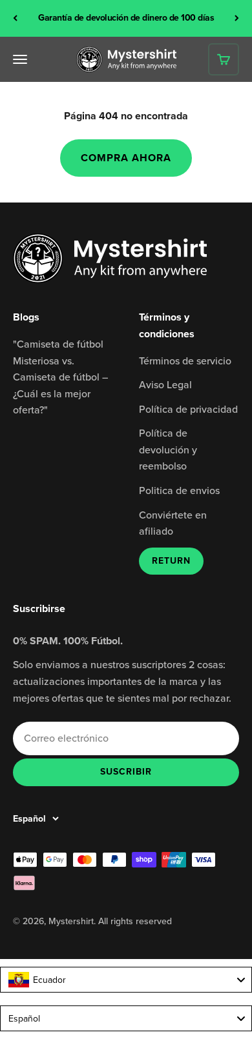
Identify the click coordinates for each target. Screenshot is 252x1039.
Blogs (26, 317)
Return (171, 561)
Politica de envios (179, 490)
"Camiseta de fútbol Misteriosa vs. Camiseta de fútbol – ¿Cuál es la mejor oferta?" (60, 377)
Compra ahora (126, 157)
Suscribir (126, 771)
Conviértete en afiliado (173, 523)
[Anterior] (15, 18)
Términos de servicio (185, 360)
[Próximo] (237, 18)
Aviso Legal (165, 384)
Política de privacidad (188, 409)
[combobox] (126, 980)
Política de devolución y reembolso (168, 449)
